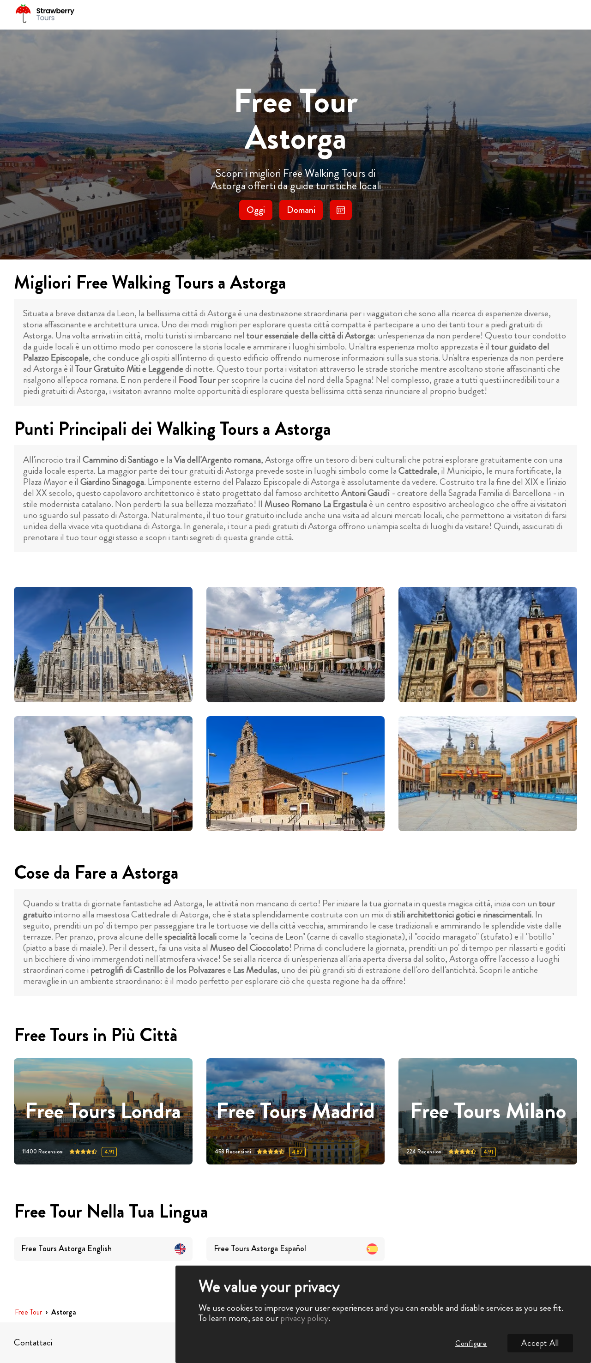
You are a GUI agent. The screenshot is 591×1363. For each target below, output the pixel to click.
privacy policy (304, 1318)
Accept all (540, 1343)
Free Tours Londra (103, 1111)
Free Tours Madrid (295, 1111)
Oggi (256, 210)
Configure (471, 1343)
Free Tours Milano (488, 1111)
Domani (301, 210)
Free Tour (28, 1312)
